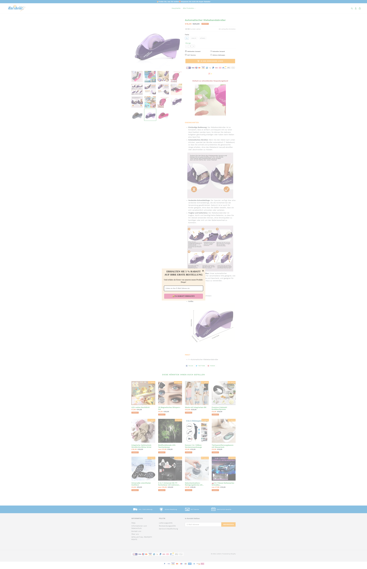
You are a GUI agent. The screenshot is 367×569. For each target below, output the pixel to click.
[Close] (203, 270)
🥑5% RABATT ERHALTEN (183, 296)
